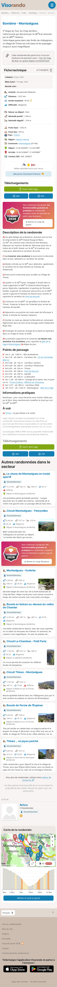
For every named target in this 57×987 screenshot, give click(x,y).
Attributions (6, 865)
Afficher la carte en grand (28, 898)
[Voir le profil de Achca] (9, 812)
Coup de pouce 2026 (11, 943)
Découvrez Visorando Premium (27, 174)
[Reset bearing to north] (52, 845)
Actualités (6, 938)
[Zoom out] (52, 841)
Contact (5, 948)
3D (47, 863)
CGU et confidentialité (11, 924)
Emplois (5, 933)
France (17, 135)
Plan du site (7, 929)
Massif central (22, 139)
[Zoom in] (52, 837)
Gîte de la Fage (47, 388)
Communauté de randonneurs (15, 953)
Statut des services (19, 981)
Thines (8, 413)
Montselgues (25, 143)
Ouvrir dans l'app (30, 189)
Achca (24, 804)
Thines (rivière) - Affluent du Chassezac (26, 382)
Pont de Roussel (32, 296)
